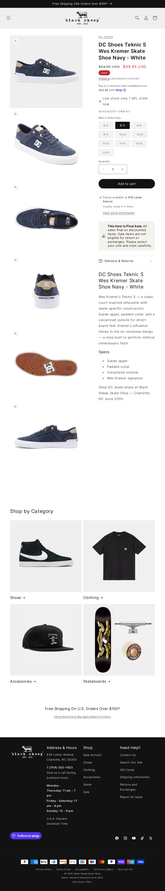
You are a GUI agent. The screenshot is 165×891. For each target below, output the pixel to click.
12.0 (141, 144)
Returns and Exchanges (128, 787)
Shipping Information (135, 777)
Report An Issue (131, 797)
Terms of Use (63, 869)
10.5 (142, 135)
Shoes (15, 597)
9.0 (141, 126)
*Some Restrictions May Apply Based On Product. (82, 716)
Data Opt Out (125, 869)
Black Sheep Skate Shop (87, 873)
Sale (86, 792)
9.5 (108, 135)
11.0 (108, 144)
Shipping (104, 78)
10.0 (125, 135)
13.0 (108, 153)
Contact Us (128, 755)
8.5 (122, 125)
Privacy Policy (44, 869)
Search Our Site (131, 762)
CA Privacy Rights (103, 869)
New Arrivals (92, 755)
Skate (87, 784)
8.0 (108, 126)
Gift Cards (127, 769)
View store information (119, 213)
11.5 (125, 144)
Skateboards (94, 681)
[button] (8, 17)
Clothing (91, 597)
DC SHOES (106, 36)
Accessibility (82, 869)
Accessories (21, 681)
